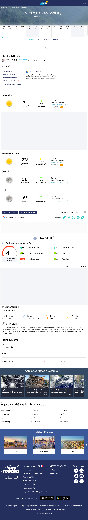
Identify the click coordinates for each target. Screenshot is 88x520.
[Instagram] (81, 476)
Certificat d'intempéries (33, 473)
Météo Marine (55, 470)
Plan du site (34, 506)
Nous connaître (29, 480)
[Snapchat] (76, 476)
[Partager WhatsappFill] (82, 217)
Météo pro (54, 473)
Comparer (56, 39)
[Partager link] (64, 217)
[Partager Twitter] (73, 217)
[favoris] (61, 13)
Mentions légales (12, 506)
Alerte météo (28, 477)
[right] (86, 30)
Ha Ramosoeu (23, 7)
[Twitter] (81, 470)
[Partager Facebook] (69, 217)
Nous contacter (29, 488)
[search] (84, 3)
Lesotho (7, 7)
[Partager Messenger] (78, 217)
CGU (21, 506)
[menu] (3, 3)
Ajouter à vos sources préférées (15, 217)
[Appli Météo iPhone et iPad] (47, 498)
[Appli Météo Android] (63, 498)
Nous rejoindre (29, 484)
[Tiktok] (81, 481)
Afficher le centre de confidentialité (53, 509)
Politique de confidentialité (73, 506)
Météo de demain (10, 212)
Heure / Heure (43, 39)
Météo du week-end (28, 212)
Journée (31, 39)
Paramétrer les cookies (32, 509)
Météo (2, 7)
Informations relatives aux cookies (50, 506)
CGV (26, 506)
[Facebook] (76, 470)
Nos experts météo (31, 470)
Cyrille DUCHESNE (23, 59)
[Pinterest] (76, 481)
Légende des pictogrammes (35, 491)
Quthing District (15, 7)
